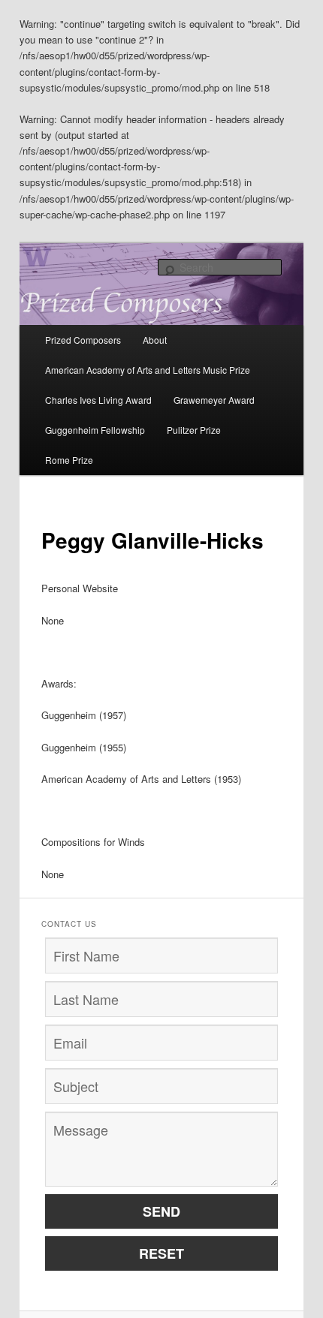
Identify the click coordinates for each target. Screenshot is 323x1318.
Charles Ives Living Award (98, 399)
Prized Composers (83, 339)
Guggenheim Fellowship (95, 429)
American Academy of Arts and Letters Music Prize (147, 369)
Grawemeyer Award (214, 399)
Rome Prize (69, 459)
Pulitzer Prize (194, 429)
